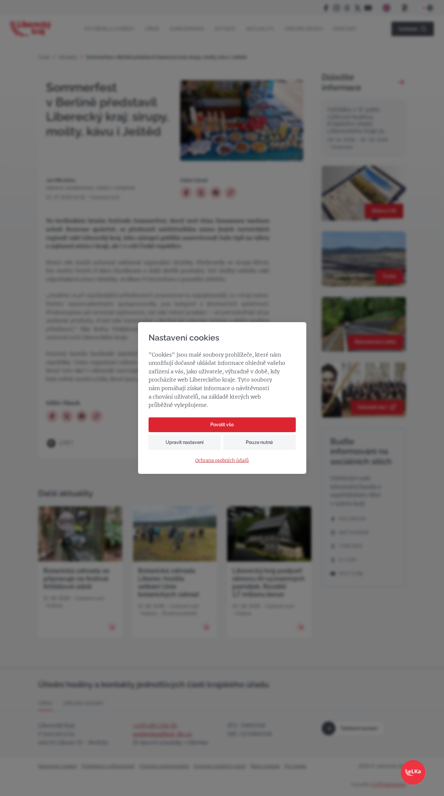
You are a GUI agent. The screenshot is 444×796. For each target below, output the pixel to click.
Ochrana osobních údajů (222, 460)
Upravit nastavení (184, 442)
